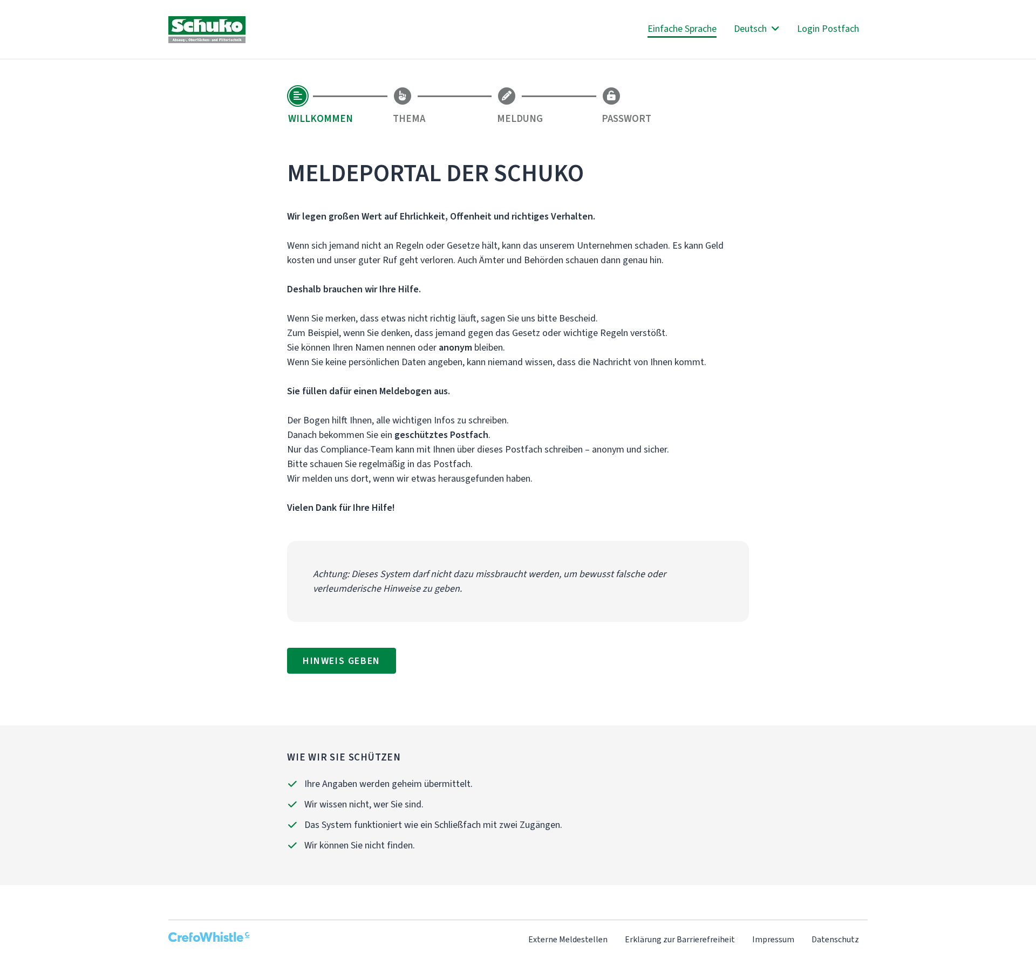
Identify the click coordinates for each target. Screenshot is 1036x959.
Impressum (773, 939)
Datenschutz (835, 939)
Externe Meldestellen (568, 939)
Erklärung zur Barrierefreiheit (680, 939)
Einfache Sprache (682, 28)
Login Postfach (828, 28)
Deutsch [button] (751, 28)
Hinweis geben (341, 660)
